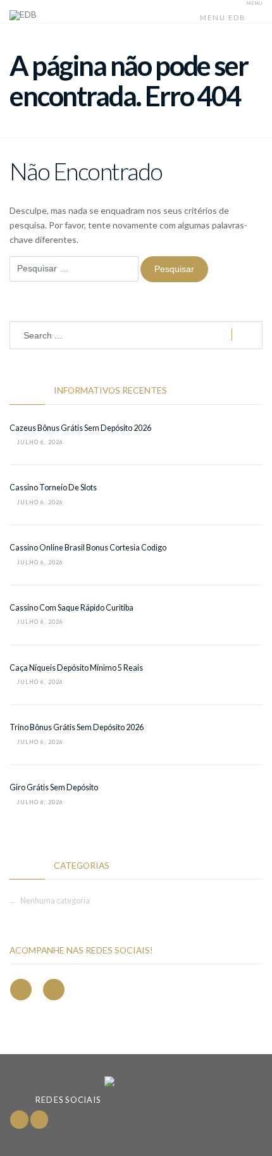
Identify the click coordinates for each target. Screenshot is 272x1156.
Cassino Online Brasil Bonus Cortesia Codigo (87, 547)
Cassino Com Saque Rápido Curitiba (71, 607)
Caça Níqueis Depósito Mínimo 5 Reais (76, 668)
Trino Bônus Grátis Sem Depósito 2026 (76, 727)
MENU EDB (224, 17)
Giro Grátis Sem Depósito (53, 787)
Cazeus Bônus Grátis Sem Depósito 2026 (80, 428)
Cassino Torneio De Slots (53, 487)
